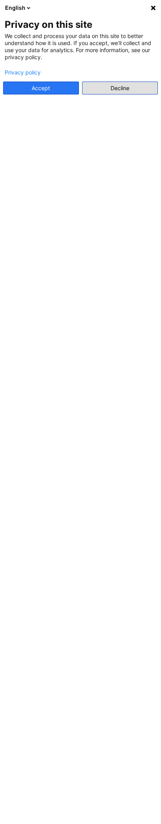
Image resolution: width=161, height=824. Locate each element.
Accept (41, 88)
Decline (120, 88)
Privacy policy (23, 72)
